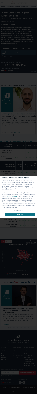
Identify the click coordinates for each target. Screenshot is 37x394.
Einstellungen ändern (18, 210)
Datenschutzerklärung (13, 196)
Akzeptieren (20, 214)
